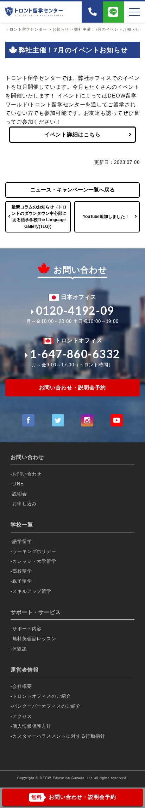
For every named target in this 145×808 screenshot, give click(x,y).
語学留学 (22, 541)
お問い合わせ (27, 474)
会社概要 (22, 686)
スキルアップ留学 (31, 591)
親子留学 (22, 581)
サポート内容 (27, 628)
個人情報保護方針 (31, 726)
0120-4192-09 (75, 310)
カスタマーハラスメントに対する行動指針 (58, 736)
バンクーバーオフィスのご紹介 (46, 706)
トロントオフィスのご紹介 (41, 696)
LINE (18, 483)
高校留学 (22, 571)
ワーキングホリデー (34, 551)
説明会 (19, 493)
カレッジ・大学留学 (34, 561)
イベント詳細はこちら (72, 134)
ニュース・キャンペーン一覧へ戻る (72, 190)
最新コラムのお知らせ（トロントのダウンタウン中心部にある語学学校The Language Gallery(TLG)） (39, 217)
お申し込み (24, 503)
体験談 (19, 648)
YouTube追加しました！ (106, 216)
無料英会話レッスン (34, 638)
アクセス (22, 716)
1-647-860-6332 (75, 354)
